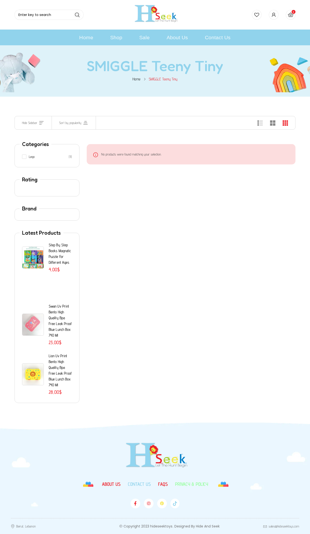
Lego (32, 157)
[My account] (274, 15)
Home (136, 79)
